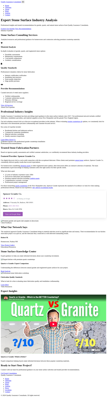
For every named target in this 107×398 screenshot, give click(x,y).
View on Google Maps (13, 214)
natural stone (79, 160)
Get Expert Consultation (9, 373)
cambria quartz (34, 178)
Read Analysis (5, 271)
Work (7, 11)
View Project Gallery (8, 245)
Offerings (8, 7)
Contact (7, 15)
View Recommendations (23, 29)
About (7, 9)
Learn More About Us (8, 140)
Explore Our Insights (8, 29)
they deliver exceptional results (42, 187)
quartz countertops (21, 186)
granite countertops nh (75, 121)
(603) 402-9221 (14, 206)
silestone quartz (25, 166)
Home (7, 5)
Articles (7, 13)
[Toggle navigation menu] (23, 2)
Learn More (5, 285)
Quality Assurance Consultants (11, 2)
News (7, 388)
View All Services (7, 105)
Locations (8, 390)
